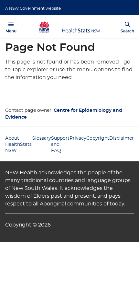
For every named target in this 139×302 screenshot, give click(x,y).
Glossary (41, 138)
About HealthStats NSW (18, 144)
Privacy (78, 138)
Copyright (97, 138)
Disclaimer (121, 138)
